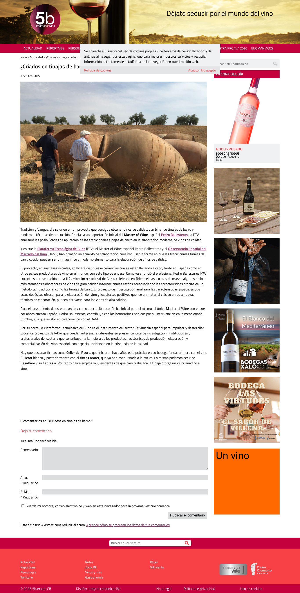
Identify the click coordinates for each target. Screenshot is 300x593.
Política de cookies (97, 70)
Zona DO (91, 567)
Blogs (154, 562)
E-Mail (25, 491)
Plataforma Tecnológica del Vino (61, 248)
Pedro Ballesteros (174, 234)
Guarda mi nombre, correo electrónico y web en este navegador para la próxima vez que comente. (98, 506)
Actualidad (33, 48)
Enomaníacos (262, 48)
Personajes (77, 48)
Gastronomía (94, 577)
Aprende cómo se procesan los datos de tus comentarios (128, 524)
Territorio (26, 577)
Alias (24, 477)
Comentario (29, 449)
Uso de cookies (251, 588)
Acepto (193, 70)
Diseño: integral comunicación (98, 588)
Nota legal (164, 588)
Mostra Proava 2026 (230, 48)
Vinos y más (93, 572)
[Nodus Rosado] (247, 111)
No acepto (208, 70)
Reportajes (55, 48)
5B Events (157, 567)
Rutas (89, 562)
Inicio (23, 57)
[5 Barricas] (45, 19)
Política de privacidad (199, 588)
